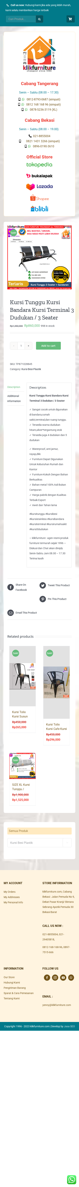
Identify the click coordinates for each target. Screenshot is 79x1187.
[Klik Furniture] (39, 36)
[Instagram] (55, 978)
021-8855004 (50, 934)
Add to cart (48, 345)
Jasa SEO (69, 1026)
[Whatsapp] (71, 978)
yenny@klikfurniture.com (56, 1005)
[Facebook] (47, 978)
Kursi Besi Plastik (31, 369)
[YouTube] (63, 978)
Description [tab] (13, 387)
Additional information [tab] (14, 399)
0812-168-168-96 (52, 947)
